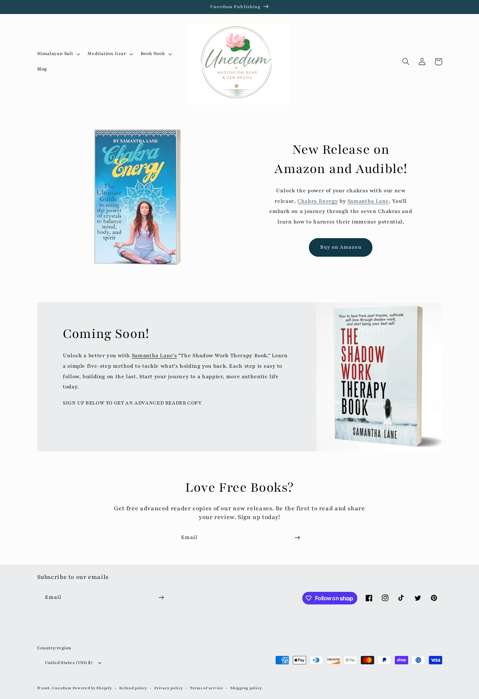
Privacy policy (168, 688)
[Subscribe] (297, 537)
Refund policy (133, 688)
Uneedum (61, 688)
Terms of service (206, 688)
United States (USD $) (69, 662)
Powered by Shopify (92, 688)
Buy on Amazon (341, 247)
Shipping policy (246, 688)
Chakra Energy (317, 201)
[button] (58, 54)
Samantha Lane (368, 201)
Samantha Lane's (154, 355)
